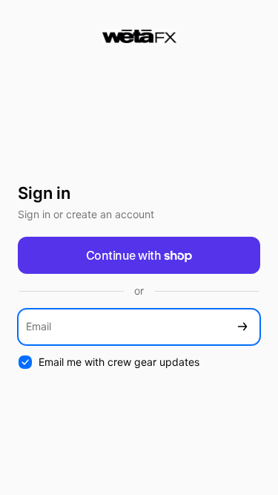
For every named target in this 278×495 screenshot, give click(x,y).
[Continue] (242, 327)
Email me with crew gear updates (119, 361)
